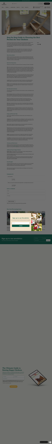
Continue (20, 225)
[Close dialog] (40, 214)
